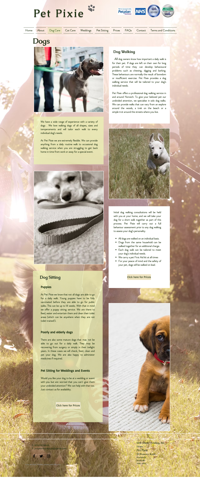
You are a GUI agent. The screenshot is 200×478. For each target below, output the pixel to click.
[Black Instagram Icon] (48, 456)
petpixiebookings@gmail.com (50, 448)
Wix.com (57, 464)
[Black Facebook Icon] (34, 456)
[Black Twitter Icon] (41, 456)
